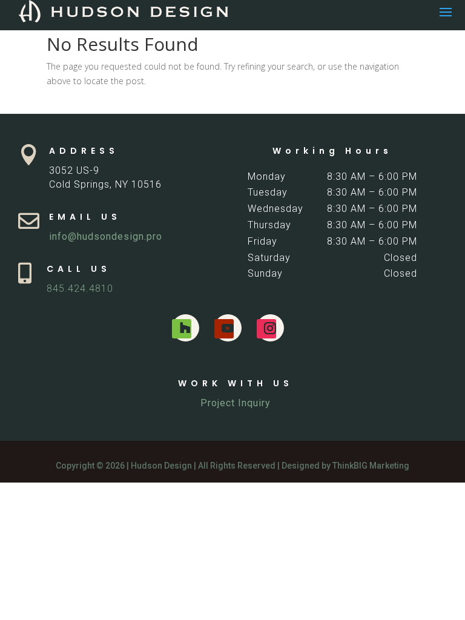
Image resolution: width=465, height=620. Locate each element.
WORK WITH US (235, 383)
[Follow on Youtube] (224, 328)
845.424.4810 (80, 288)
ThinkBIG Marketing (370, 465)
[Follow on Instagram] (266, 328)
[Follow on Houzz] (181, 328)
